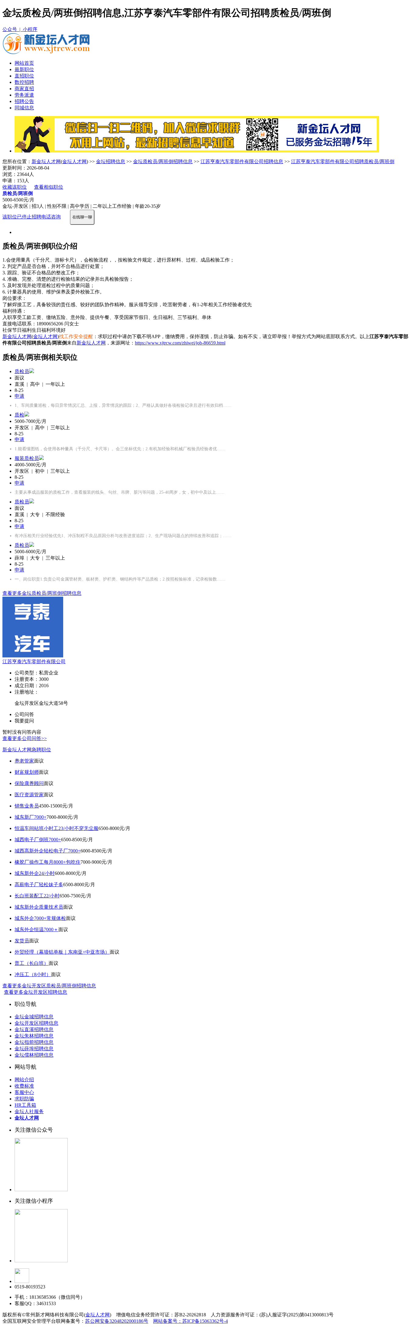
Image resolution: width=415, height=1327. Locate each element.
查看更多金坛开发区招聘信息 (35, 992)
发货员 (22, 940)
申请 (19, 396)
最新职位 (24, 69)
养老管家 (24, 760)
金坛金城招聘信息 (34, 1016)
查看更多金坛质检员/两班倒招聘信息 (41, 593)
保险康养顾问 (29, 783)
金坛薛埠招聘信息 (34, 1048)
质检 (19, 414)
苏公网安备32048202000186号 (116, 1321)
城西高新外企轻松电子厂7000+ (48, 850)
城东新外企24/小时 (35, 873)
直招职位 (24, 75)
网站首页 (24, 63)
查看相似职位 (48, 187)
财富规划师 (27, 772)
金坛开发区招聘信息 (36, 1023)
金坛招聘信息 (110, 161)
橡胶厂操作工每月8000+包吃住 (48, 862)
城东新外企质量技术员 (39, 907)
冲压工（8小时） (33, 974)
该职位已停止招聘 (21, 216)
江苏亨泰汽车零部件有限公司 (34, 661)
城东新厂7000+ (30, 817)
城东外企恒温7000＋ (36, 929)
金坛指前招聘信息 (34, 1042)
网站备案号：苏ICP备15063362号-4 (190, 1321)
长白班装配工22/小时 (37, 895)
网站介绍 (24, 1079)
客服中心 (24, 1092)
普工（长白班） (32, 963)
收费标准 (24, 1086)
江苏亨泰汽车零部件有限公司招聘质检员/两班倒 (342, 161)
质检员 (22, 371)
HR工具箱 (25, 1105)
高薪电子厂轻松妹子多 (39, 884)
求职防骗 (24, 1098)
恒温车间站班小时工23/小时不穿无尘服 (56, 828)
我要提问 (24, 720)
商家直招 (24, 88)
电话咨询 (51, 216)
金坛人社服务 (29, 1111)
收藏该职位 (14, 187)
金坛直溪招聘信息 (34, 1029)
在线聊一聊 (82, 217)
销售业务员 (27, 805)
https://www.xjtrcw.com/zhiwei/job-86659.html (180, 342)
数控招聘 (24, 82)
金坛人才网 (74, 161)
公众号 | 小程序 (19, 29)
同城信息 (24, 107)
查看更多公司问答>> (24, 738)
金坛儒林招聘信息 (34, 1055)
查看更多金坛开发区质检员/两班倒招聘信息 (49, 985)
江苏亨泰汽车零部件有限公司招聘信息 (242, 161)
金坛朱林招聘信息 (34, 1035)
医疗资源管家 (29, 794)
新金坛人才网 (46, 161)
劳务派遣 (24, 95)
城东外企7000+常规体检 (40, 918)
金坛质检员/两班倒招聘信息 (163, 161)
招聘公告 (24, 101)
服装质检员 (27, 458)
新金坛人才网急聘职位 (26, 749)
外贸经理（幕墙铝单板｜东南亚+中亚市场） (62, 952)
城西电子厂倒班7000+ (38, 839)
